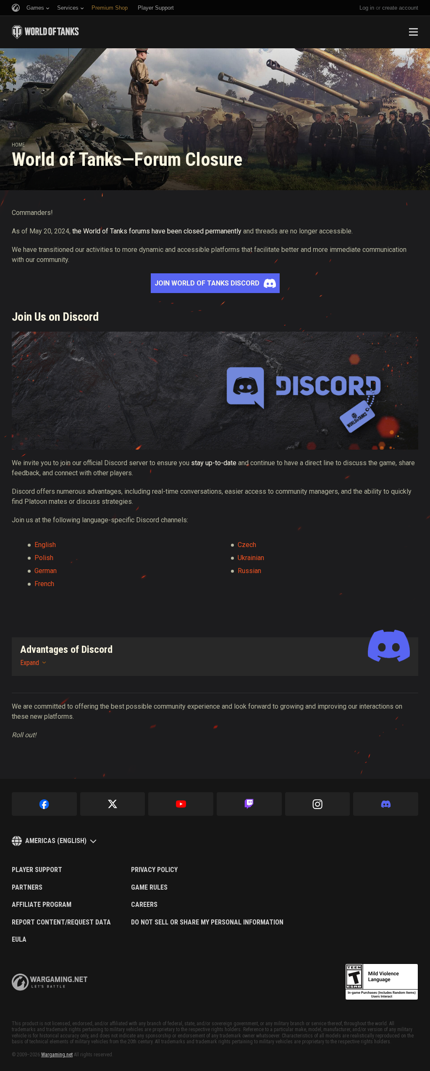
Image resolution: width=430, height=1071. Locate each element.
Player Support (37, 870)
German (45, 571)
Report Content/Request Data (61, 922)
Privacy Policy (154, 870)
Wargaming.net (57, 1055)
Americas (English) (56, 841)
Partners (27, 887)
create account (400, 8)
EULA (19, 939)
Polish (43, 558)
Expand (29, 663)
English (45, 545)
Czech (247, 545)
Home (18, 145)
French (44, 584)
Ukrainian (251, 558)
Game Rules (149, 887)
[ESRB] (381, 982)
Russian (249, 571)
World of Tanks (45, 32)
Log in (366, 8)
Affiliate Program (41, 905)
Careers (144, 905)
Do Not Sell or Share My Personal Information (207, 922)
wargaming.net (49, 982)
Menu (413, 32)
